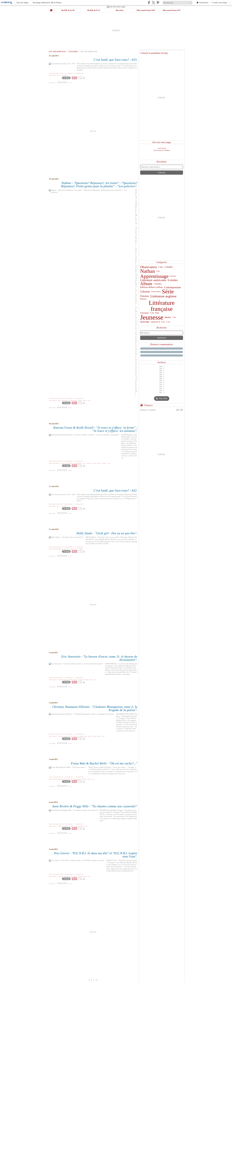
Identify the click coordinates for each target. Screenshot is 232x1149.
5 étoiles (168, 267)
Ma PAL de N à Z (93, 10)
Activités (144, 322)
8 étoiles (173, 276)
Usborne (145, 291)
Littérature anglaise (163, 296)
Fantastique (144, 313)
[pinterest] (158, 2)
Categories (73, 51)
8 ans (163, 322)
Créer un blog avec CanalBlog (161, 150)
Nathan (147, 271)
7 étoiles (157, 284)
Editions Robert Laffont (151, 287)
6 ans (168, 322)
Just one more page (57, 51)
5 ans (174, 317)
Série (168, 291)
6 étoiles (173, 280)
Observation (148, 267)
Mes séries (120, 10)
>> (96, 980)
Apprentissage (154, 276)
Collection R (155, 322)
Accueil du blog (161, 148)
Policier (143, 299)
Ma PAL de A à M (67, 10)
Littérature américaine (153, 280)
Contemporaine (172, 287)
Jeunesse (151, 317)
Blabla (168, 317)
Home (51, 9)
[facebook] (149, 2)
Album (146, 284)
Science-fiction (156, 291)
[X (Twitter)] (153, 2)
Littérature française (162, 306)
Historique (144, 296)
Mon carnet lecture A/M (146, 10)
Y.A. (158, 271)
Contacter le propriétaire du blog (154, 53)
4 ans (152, 313)
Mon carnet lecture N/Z (171, 10)
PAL (157, 313)
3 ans (160, 267)
